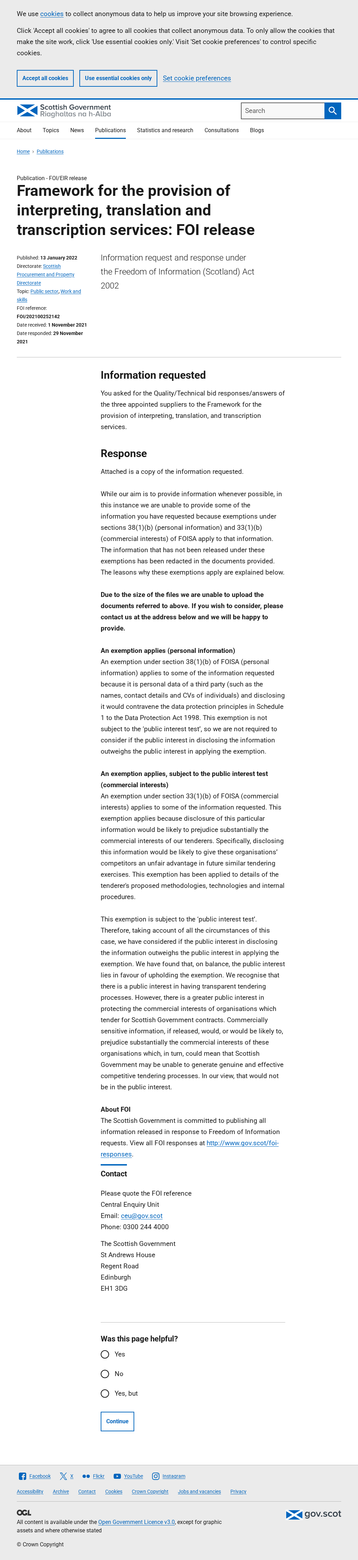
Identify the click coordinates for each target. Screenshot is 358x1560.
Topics (51, 130)
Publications (110, 130)
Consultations (222, 130)
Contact (87, 1491)
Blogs (257, 130)
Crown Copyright (150, 1491)
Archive (61, 1491)
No (119, 1374)
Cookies (113, 1491)
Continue (117, 1421)
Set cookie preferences (197, 78)
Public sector (44, 291)
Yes (120, 1354)
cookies (52, 14)
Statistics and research (165, 130)
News (77, 130)
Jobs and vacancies (199, 1491)
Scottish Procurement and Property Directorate (45, 274)
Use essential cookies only (118, 78)
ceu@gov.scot (142, 1216)
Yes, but (126, 1393)
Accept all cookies (45, 78)
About (24, 130)
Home (23, 151)
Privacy (238, 1491)
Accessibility (30, 1491)
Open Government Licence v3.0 (136, 1522)
